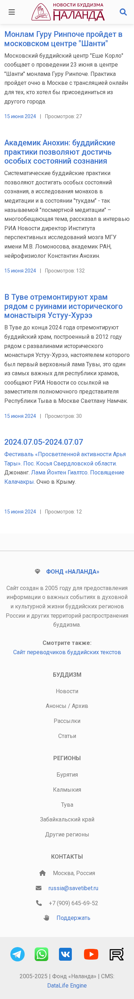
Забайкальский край (67, 819)
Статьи (67, 736)
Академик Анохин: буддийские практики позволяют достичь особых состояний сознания (59, 152)
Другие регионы (67, 834)
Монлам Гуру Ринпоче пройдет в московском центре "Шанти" (63, 39)
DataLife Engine (67, 985)
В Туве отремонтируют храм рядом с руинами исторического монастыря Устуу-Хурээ (63, 306)
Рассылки (67, 721)
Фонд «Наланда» (72, 571)
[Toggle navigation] (11, 12)
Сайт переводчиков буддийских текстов (67, 652)
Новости (67, 691)
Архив (80, 706)
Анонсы (56, 706)
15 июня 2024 (20, 116)
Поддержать (73, 917)
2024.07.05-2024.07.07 (43, 442)
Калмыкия (67, 789)
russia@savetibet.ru (73, 888)
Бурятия (67, 774)
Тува (67, 804)
